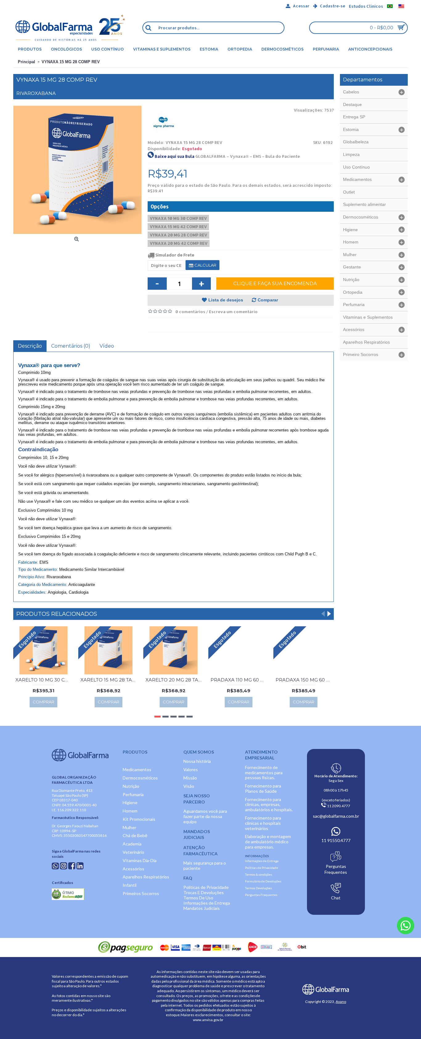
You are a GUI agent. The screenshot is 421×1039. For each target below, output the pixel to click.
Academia (132, 843)
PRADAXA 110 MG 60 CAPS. (240, 680)
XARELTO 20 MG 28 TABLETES (174, 680)
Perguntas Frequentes (261, 895)
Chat (336, 897)
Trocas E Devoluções (203, 892)
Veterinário (133, 852)
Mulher (129, 827)
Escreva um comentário (233, 311)
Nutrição (131, 786)
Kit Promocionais (139, 819)
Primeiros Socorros (141, 893)
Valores (190, 769)
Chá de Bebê (135, 835)
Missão (190, 777)
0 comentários (190, 311)
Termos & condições (258, 874)
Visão (188, 786)
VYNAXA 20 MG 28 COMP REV (178, 234)
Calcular (205, 265)
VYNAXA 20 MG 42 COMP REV (178, 243)
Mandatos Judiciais (201, 908)
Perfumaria (133, 794)
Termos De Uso (198, 897)
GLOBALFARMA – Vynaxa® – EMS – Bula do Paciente (247, 156)
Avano (341, 1001)
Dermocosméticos (140, 777)
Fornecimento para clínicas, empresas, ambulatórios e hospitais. (269, 804)
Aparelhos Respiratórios (146, 876)
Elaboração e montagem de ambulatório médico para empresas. (268, 841)
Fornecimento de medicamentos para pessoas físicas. (264, 772)
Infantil (130, 885)
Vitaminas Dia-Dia (140, 860)
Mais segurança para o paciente (204, 865)
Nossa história (197, 761)
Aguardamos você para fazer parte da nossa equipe (205, 816)
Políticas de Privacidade (206, 887)
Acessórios (133, 868)
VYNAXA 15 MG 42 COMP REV (178, 226)
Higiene (130, 802)
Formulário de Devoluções (263, 881)
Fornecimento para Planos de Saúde (263, 788)
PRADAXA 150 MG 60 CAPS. (305, 680)
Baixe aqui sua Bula (174, 156)
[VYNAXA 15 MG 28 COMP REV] (77, 170)
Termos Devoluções (258, 888)
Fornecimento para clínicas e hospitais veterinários (263, 823)
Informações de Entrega (206, 903)
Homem (130, 810)
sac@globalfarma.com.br (336, 816)
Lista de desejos (225, 299)
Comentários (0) (70, 346)
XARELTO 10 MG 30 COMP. (44, 680)
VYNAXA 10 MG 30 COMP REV (178, 218)
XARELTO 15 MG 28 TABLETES (109, 680)
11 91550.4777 (335, 840)
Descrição (30, 346)
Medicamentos (137, 769)
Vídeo (107, 346)
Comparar (268, 299)
